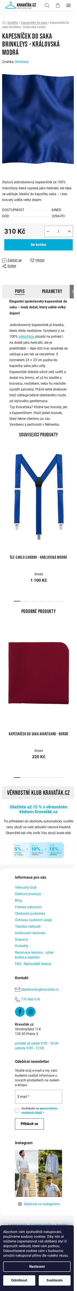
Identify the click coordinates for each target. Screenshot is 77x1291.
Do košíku (38, 245)
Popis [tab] (20, 291)
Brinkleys (22, 62)
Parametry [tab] (52, 291)
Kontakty (21, 946)
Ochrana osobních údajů (33, 920)
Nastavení (37, 1266)
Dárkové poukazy (28, 894)
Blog (18, 900)
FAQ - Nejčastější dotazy (33, 964)
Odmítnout (19, 1280)
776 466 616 (30, 999)
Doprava (21, 939)
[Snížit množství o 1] (48, 231)
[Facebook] (20, 1012)
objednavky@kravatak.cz (40, 989)
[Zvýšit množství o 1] (69, 231)
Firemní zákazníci (28, 907)
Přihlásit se (29, 1124)
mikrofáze (26, 336)
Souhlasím (54, 1280)
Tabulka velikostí (27, 926)
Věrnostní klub (26, 887)
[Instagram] (31, 1012)
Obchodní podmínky (30, 913)
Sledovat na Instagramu (42, 1204)
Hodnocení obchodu (30, 933)
